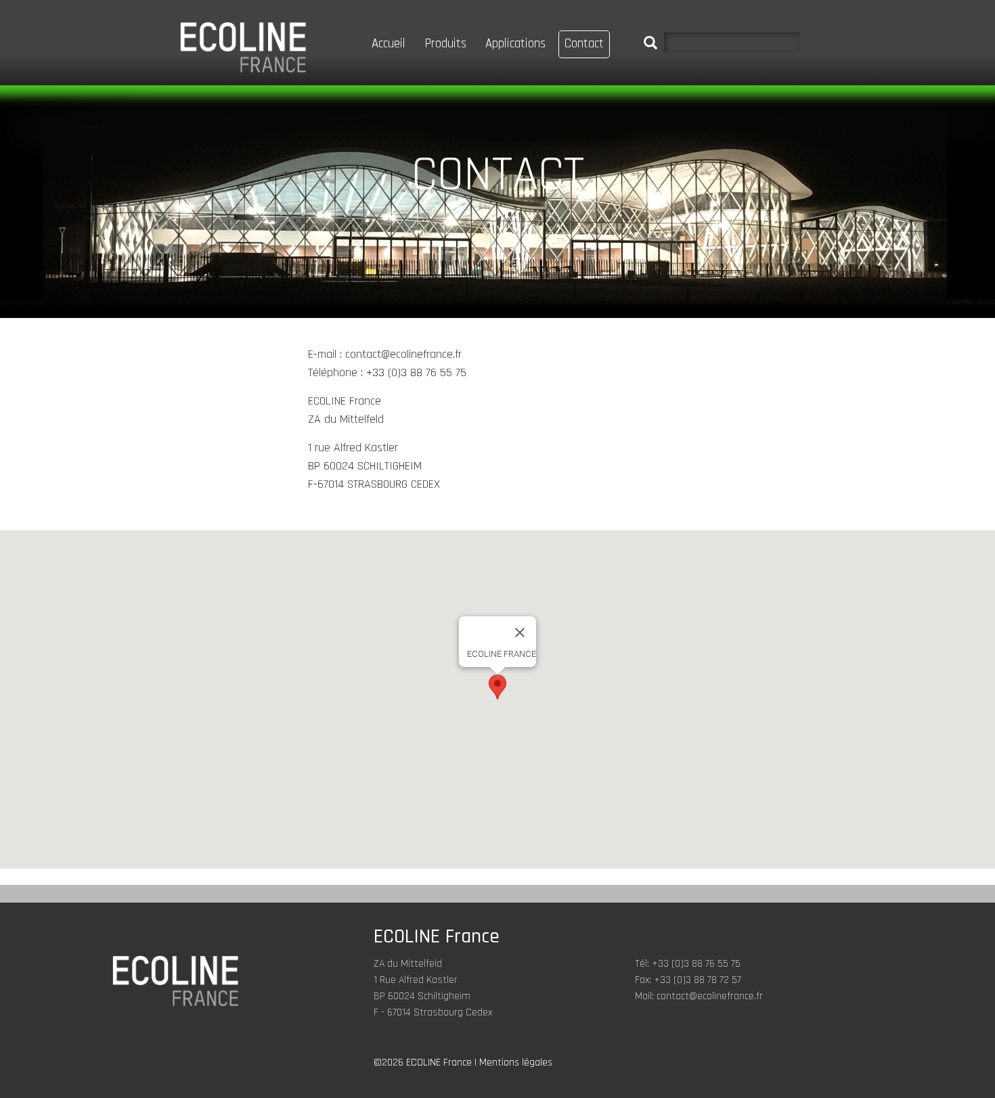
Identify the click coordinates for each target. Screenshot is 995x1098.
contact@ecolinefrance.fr (710, 996)
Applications (515, 43)
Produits (445, 43)
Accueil (388, 43)
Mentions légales (515, 1062)
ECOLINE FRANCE (243, 47)
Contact (584, 43)
